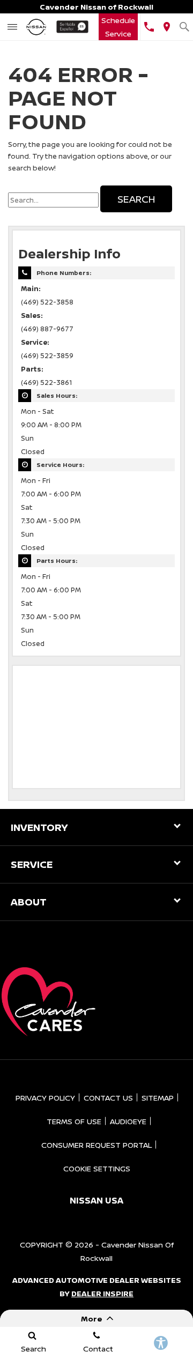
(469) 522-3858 (47, 302)
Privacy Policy (45, 1098)
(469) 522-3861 (46, 382)
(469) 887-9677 (47, 328)
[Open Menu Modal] (12, 26)
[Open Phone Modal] (149, 26)
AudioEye (128, 1121)
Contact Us (108, 1098)
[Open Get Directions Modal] (166, 26)
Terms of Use (74, 1121)
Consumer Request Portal (96, 1145)
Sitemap (158, 1098)
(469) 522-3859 (47, 355)
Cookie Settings (96, 1168)
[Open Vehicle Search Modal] (184, 26)
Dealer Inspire (102, 1293)
